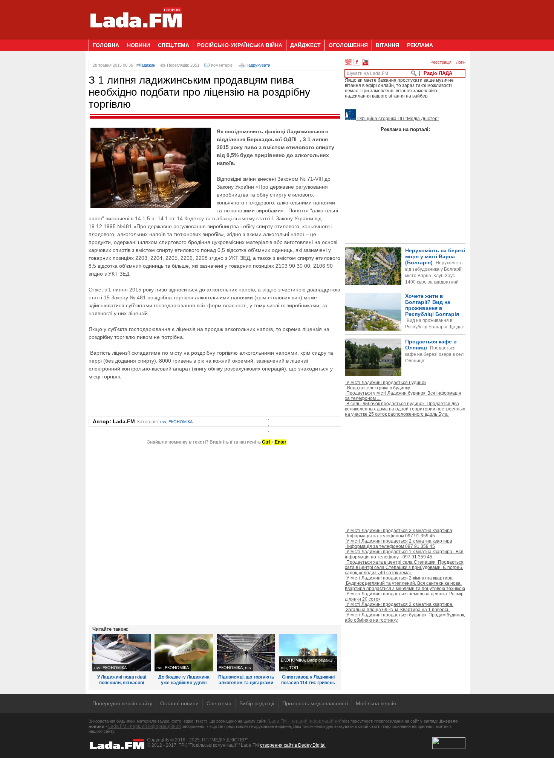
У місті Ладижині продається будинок (385, 385)
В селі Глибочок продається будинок (405, 409)
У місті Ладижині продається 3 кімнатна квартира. (399, 607)
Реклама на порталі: (405, 129)
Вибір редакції (320, 660)
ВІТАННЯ (387, 45)
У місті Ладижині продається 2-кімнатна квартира (405, 583)
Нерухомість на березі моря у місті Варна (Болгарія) (435, 272)
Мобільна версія (376, 703)
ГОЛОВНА (106, 45)
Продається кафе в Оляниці (435, 351)
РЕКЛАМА (420, 45)
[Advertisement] (328, 17)
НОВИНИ (138, 45)
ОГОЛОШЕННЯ (348, 45)
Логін (460, 62)
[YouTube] (365, 62)
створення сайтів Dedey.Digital (293, 745)
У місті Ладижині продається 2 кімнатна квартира (398, 543)
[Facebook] (357, 62)
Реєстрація (440, 62)
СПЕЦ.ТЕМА (173, 45)
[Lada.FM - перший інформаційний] (136, 36)
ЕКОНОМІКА (180, 421)
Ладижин (147, 65)
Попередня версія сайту (122, 703)
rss (163, 421)
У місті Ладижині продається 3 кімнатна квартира (398, 533)
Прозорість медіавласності (315, 703)
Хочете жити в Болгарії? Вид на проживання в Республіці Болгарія (404, 324)
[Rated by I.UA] (448, 747)
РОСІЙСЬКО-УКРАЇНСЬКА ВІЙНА (239, 45)
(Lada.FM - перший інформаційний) (305, 721)
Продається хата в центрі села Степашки (404, 567)
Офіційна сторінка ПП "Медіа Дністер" (397, 118)
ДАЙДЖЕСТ (305, 45)
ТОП (293, 667)
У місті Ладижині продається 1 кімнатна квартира (404, 554)
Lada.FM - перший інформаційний (144, 726)
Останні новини (179, 703)
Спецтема (219, 703)
